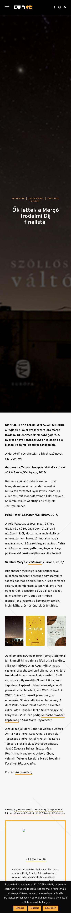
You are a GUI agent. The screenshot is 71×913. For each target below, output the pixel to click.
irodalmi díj (40, 809)
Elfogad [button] (20, 908)
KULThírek (34, 201)
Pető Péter (41, 813)
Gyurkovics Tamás (23, 809)
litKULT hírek (53, 198)
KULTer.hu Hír (18, 198)
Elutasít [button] (35, 908)
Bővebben (50, 908)
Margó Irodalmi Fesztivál (22, 813)
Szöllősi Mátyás (57, 813)
